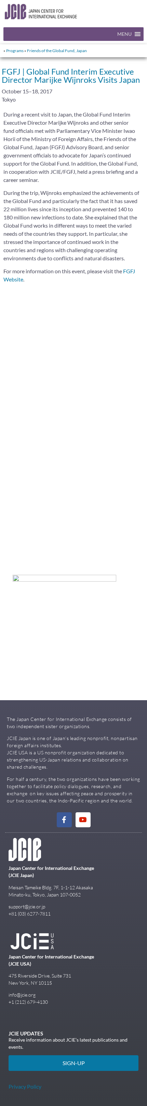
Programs (15, 50)
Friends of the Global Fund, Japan (57, 50)
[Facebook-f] (64, 819)
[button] (124, 34)
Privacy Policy (25, 1086)
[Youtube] (83, 819)
